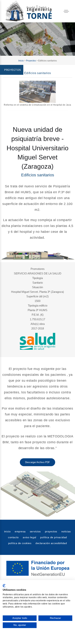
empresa (20, 531)
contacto (13, 537)
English (43, 7)
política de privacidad (53, 537)
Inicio (21, 60)
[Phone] (65, 4)
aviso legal (29, 537)
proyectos (51, 531)
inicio (7, 531)
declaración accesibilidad (51, 543)
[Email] (55, 4)
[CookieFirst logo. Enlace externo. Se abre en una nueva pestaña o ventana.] (4, 585)
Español (31, 7)
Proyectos (31, 60)
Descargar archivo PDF (37, 462)
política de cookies (19, 543)
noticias (66, 531)
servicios (35, 531)
